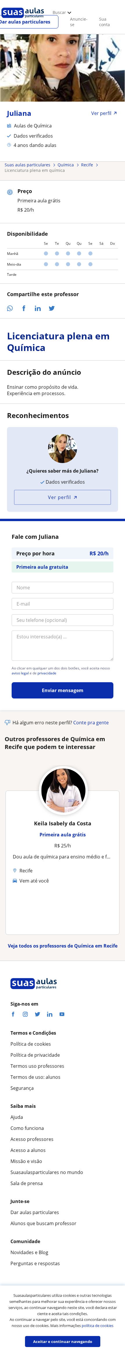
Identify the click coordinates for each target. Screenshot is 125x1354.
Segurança (22, 1088)
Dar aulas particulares (34, 1212)
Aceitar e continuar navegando (62, 1341)
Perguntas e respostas (35, 1263)
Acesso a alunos (28, 1150)
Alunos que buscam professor (43, 1223)
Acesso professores (31, 1139)
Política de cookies (30, 1044)
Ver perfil (59, 497)
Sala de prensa (26, 1183)
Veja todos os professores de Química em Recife (62, 946)
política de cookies (97, 1325)
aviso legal (20, 673)
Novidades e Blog (29, 1252)
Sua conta (104, 21)
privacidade (47, 673)
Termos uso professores (37, 1066)
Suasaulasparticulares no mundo (46, 1172)
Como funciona (27, 1128)
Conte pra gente (91, 722)
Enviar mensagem (62, 690)
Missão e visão (26, 1161)
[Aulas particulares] (22, 19)
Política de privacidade (35, 1055)
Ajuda (16, 1117)
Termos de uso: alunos (35, 1077)
